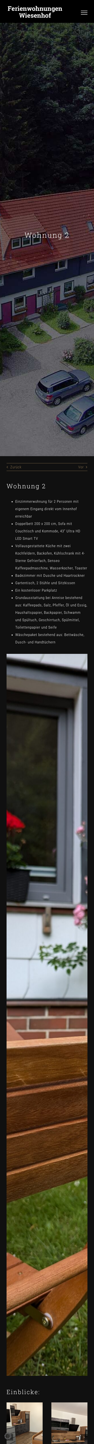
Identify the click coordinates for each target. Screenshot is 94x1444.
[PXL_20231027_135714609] (69, 1404)
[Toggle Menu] (84, 13)
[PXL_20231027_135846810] (25, 1404)
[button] (84, 1437)
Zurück (15, 467)
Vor (81, 467)
